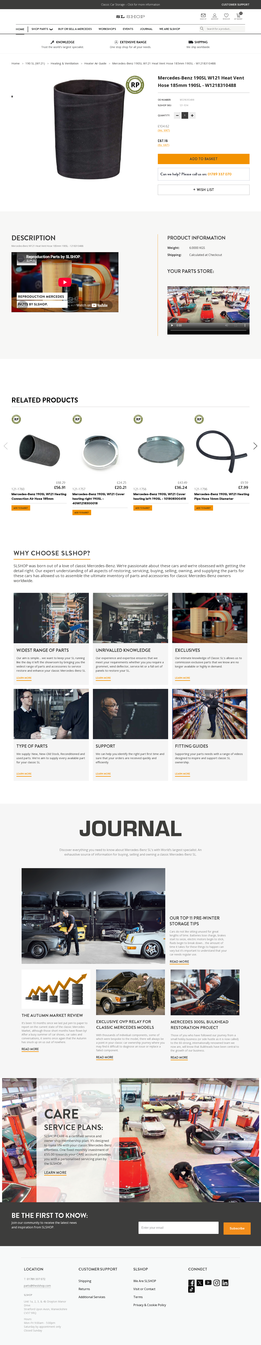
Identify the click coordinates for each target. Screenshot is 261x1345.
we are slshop (169, 29)
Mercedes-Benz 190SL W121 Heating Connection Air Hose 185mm (38, 496)
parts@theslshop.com (37, 1285)
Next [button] (256, 446)
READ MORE (179, 961)
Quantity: (164, 115)
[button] (23, 679)
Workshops (107, 29)
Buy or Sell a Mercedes (75, 29)
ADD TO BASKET (21, 508)
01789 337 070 (220, 174)
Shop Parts (40, 29)
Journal (146, 29)
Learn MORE (24, 678)
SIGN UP (203, 19)
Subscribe (237, 1228)
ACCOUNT (214, 19)
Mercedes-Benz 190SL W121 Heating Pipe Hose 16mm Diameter (221, 496)
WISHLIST (226, 19)
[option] (90, 129)
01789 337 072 (36, 1279)
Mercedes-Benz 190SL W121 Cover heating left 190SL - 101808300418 (159, 496)
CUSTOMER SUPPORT (236, 4)
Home (20, 29)
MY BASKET (238, 16)
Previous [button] (5, 446)
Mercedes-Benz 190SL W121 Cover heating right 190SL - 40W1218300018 (98, 499)
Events (128, 29)
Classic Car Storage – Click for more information (130, 4)
